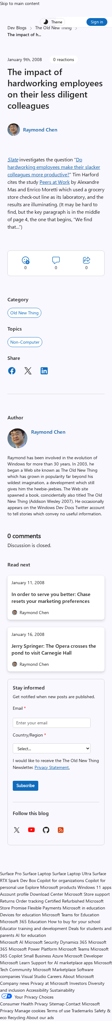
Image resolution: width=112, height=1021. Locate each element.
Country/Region (29, 735)
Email (19, 708)
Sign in (97, 21)
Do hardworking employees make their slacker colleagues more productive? (53, 167)
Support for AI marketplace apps (62, 963)
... (39, 34)
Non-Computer (25, 342)
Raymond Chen (40, 129)
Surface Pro (10, 873)
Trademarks (82, 1011)
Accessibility (37, 990)
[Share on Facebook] (11, 371)
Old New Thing (24, 313)
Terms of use (58, 1011)
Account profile (14, 894)
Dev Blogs (16, 28)
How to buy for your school (74, 921)
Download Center (46, 894)
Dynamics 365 (73, 942)
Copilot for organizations (60, 880)
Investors (78, 983)
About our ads (40, 1017)
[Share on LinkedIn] (44, 371)
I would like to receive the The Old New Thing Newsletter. (56, 763)
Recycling (16, 1017)
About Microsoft (78, 976)
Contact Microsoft (83, 1004)
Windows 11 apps (94, 887)
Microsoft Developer (83, 956)
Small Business (37, 956)
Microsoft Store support (87, 894)
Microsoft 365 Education (23, 921)
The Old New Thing (53, 28)
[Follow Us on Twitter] (16, 832)
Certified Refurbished (64, 901)
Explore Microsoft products (50, 887)
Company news (14, 983)
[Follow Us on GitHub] (46, 832)
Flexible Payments (44, 908)
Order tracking (30, 901)
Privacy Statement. (52, 767)
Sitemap (56, 1004)
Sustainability (62, 990)
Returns (7, 901)
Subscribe (25, 785)
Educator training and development (33, 928)
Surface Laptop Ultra (71, 873)
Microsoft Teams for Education (70, 915)
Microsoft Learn (15, 963)
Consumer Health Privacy (24, 1004)
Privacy (7, 1011)
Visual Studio (33, 976)
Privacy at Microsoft (49, 983)
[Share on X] (28, 371)
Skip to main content (20, 3)
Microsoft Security (42, 942)
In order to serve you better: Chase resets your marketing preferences (51, 597)
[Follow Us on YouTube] (31, 832)
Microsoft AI (11, 942)
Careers (54, 976)
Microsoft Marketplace (54, 969)
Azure (57, 956)
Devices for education (20, 915)
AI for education (31, 935)
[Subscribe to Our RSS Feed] (60, 832)
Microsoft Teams (73, 949)
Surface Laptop (37, 873)
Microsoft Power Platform (33, 949)
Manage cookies (30, 1011)
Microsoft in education (84, 908)
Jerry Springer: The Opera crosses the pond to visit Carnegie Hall (54, 649)
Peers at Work (55, 182)
